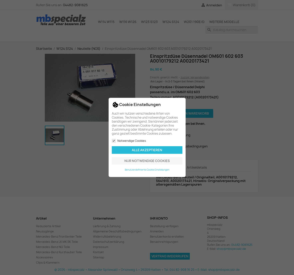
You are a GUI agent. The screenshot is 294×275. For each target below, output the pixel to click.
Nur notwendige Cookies (147, 161)
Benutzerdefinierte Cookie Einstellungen (147, 170)
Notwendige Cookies (131, 141)
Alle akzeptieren (147, 150)
